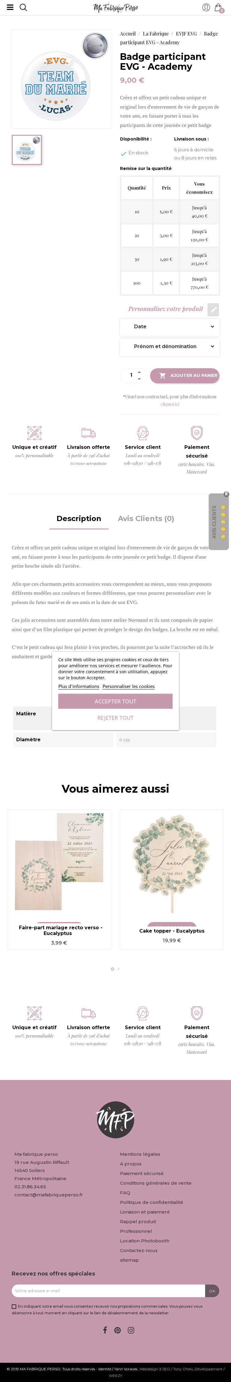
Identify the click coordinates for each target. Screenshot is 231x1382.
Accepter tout (115, 701)
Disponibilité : (136, 139)
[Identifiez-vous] (206, 9)
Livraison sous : (191, 139)
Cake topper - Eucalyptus (172, 931)
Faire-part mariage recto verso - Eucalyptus (61, 930)
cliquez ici (170, 404)
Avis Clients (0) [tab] (146, 518)
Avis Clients (214, 521)
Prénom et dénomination (160, 346)
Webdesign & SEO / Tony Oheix (166, 1369)
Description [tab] (79, 518)
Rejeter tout (115, 717)
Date (135, 326)
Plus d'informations (78, 686)
